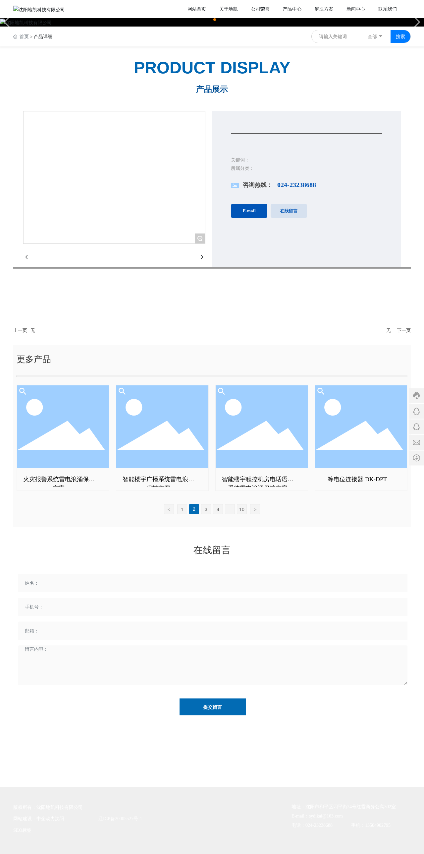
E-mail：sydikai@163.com (317, 816)
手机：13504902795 (371, 825)
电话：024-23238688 (312, 825)
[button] (209, 19)
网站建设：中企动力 (34, 818)
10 (241, 509)
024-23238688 (296, 184)
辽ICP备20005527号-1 (120, 818)
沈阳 (59, 818)
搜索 (400, 36)
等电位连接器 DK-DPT (357, 479)
